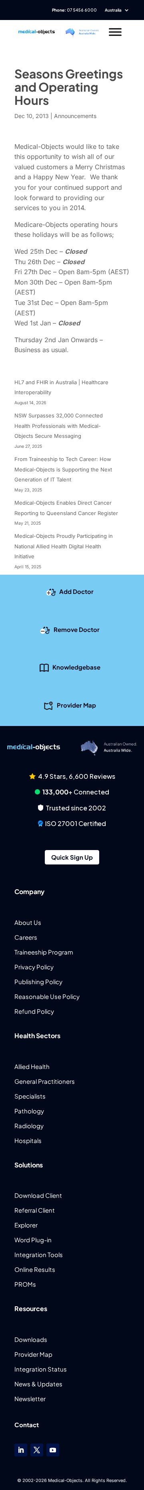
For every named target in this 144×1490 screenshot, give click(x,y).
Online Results (34, 1269)
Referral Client (34, 1210)
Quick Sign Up (72, 857)
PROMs (25, 1284)
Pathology (29, 1111)
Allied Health (32, 1066)
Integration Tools (38, 1254)
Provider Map (76, 704)
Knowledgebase (76, 667)
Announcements (75, 115)
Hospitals (28, 1140)
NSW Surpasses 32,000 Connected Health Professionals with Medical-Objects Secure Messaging (58, 425)
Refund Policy (34, 1011)
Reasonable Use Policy (47, 996)
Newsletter (30, 1398)
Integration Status (40, 1369)
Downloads (30, 1339)
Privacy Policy (34, 967)
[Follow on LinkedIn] (20, 1450)
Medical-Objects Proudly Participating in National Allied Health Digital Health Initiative (63, 546)
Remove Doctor (77, 629)
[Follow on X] (36, 1450)
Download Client (38, 1195)
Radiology (29, 1125)
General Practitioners (44, 1081)
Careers (25, 937)
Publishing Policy (38, 981)
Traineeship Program (43, 952)
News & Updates (38, 1384)
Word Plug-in (33, 1239)
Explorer (26, 1225)
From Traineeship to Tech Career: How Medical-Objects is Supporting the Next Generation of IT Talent (63, 469)
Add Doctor (76, 591)
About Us (27, 922)
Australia (113, 10)
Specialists (30, 1096)
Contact (26, 1424)
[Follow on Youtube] (52, 1450)
